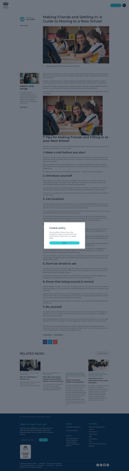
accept (65, 242)
